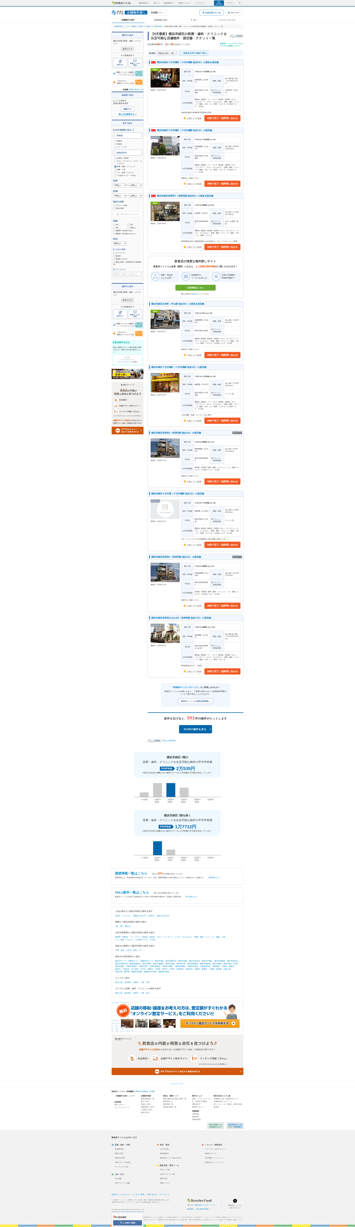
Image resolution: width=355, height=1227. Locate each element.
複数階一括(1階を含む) (124, 231)
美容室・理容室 (148, 937)
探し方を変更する (126, 114)
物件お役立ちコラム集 (222, 1096)
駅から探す (145, 1101)
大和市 (172, 969)
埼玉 (148, 982)
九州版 (151, 1091)
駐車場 (118, 256)
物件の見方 (145, 1112)
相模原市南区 (164, 972)
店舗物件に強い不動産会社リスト (226, 1099)
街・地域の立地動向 (199, 1101)
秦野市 (150, 969)
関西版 (137, 1091)
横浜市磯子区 (171, 961)
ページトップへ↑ (177, 1084)
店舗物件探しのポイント (223, 1101)
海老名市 (189, 969)
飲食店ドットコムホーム (121, 1194)
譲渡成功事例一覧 (169, 1107)
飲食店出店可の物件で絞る (195, 53)
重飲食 (119, 141)
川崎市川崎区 (167, 966)
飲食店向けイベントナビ (214, 1162)
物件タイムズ (197, 1096)
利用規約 (190, 1209)
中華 (117, 950)
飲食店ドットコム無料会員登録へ (195, 701)
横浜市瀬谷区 (135, 964)
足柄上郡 (227, 969)
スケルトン (126, 916)
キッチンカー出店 (121, 1167)
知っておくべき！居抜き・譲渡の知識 (228, 1104)
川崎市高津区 (154, 966)
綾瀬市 (204, 969)
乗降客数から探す (147, 1107)
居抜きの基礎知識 (169, 741)
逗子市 (143, 969)
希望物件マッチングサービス (185, 687)
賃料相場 (195, 1114)
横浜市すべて (120, 961)
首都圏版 (130, 1091)
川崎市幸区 (143, 966)
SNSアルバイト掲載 (122, 1183)
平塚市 (224, 966)
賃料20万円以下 (163, 916)
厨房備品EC (164, 1153)
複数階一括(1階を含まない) (126, 234)
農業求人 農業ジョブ (233, 1219)
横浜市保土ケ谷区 (230, 964)
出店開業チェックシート (214, 1158)
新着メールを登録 (135, 64)
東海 (136, 90)
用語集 (216, 1107)
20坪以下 (151, 916)
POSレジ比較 (165, 1170)
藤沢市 (118, 969)
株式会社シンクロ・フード (205, 1205)
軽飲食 (119, 144)
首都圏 (133, 26)
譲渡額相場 (196, 1119)
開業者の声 (196, 1104)
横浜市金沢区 (194, 961)
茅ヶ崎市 (135, 969)
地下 (117, 225)
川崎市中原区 (192, 966)
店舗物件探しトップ (121, 26)
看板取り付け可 (121, 259)
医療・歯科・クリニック (204, 937)
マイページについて (121, 1107)
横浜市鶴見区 (192, 964)
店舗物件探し (120, 1149)
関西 (131, 90)
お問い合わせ (152, 1194)
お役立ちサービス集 (167, 1174)
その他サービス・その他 (145, 940)
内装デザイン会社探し (123, 1162)
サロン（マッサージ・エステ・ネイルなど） (175, 937)
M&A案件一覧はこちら (132, 892)
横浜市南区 (217, 964)
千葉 (142, 982)
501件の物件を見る (195, 729)
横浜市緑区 (158, 26)
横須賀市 (216, 966)
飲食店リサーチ (211, 1153)
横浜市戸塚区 (207, 961)
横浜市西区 (146, 964)
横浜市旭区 (159, 961)
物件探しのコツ (198, 1107)
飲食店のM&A (120, 1158)
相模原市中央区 (150, 972)
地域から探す (146, 1104)
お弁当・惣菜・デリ (134, 950)
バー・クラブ (122, 147)
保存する (120, 65)
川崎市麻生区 (205, 966)
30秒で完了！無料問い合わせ (222, 118)
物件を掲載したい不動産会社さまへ (215, 1125)
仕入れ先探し (165, 1149)
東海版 (144, 1091)
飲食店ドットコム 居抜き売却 (235, 1125)
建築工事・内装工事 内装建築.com (192, 1219)
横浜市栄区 (182, 961)
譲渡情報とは (168, 1101)
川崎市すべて (133, 961)
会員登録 (117, 1102)
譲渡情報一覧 (168, 1104)
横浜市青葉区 (158, 964)
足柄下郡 (118, 972)
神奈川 (141, 26)
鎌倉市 (231, 966)
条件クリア (127, 49)
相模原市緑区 (136, 972)
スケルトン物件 (121, 205)
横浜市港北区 (232, 961)
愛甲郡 (127, 972)
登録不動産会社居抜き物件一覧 (174, 1099)
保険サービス (165, 1183)
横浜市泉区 (170, 964)
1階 (131, 225)
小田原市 (126, 969)
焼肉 (122, 950)
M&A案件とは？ (192, 897)
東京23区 (119, 982)
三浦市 (157, 969)
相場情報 (195, 1111)
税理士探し (164, 1178)
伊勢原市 (180, 969)
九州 (142, 90)
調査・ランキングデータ (201, 1099)
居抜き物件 (120, 208)
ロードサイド (121, 253)
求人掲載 (118, 1178)
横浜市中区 (181, 964)
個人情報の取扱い (203, 1209)
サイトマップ (164, 1194)
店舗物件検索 (146, 1096)
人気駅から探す (147, 1110)
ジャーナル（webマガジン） (215, 1149)
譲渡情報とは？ (214, 878)
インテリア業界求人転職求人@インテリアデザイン (225, 1217)
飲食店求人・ (197, 1217)
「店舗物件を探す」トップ (124, 1096)
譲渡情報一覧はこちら (131, 873)
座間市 (197, 969)
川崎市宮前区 (131, 966)
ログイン (230, 3)
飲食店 (119, 135)
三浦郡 (211, 969)
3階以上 (133, 228)
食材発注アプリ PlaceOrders (170, 1158)
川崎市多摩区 (180, 966)
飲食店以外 (121, 153)
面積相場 (195, 1117)
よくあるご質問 (138, 1194)
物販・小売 (220, 937)
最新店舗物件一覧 (147, 1099)
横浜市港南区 (219, 961)
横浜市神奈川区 (121, 964)
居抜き (118, 916)
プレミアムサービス (125, 362)
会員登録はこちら (195, 287)
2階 (117, 228)
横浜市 (149, 26)
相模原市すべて (146, 961)
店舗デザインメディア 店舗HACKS (215, 1219)
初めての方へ (119, 1105)
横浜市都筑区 (205, 964)
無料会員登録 (219, 3)
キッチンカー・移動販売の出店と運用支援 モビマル (164, 1219)
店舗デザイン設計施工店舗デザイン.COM (172, 1217)
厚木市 (165, 969)
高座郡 (219, 969)
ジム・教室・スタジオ (124, 940)
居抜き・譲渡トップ (170, 1096)
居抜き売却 (119, 1153)
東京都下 (128, 982)
